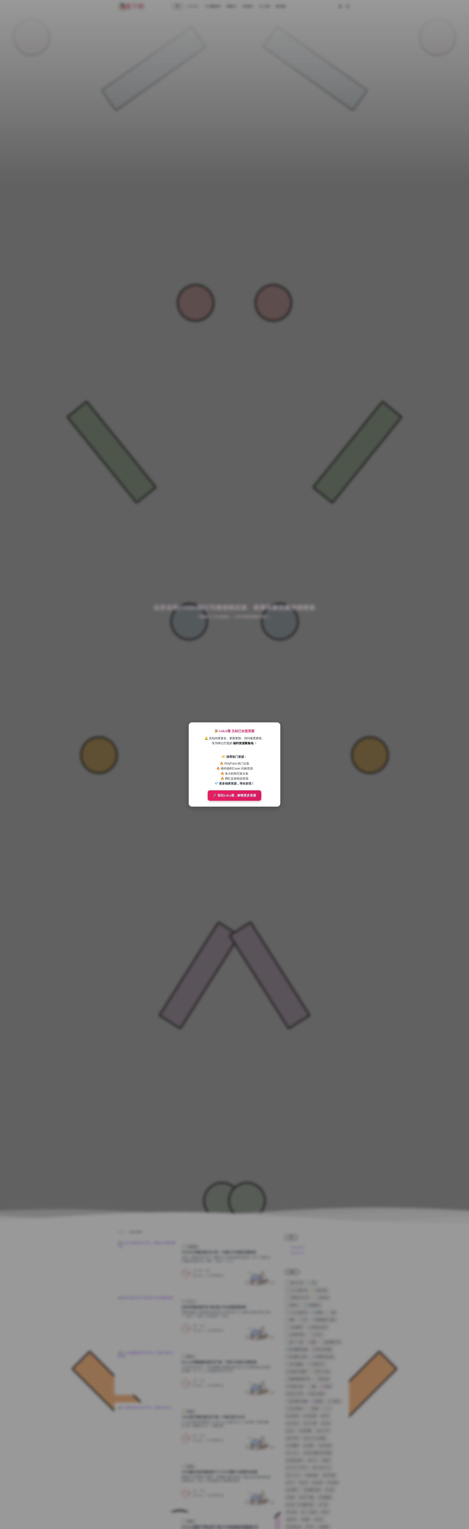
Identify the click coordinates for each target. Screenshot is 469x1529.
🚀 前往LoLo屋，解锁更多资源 (234, 795)
